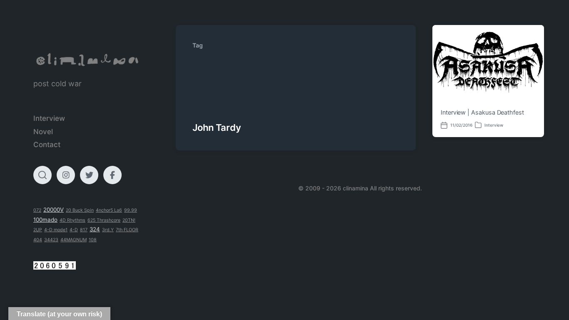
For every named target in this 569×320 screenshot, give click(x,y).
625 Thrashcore (103, 220)
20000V (53, 209)
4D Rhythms (72, 220)
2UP (37, 229)
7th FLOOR (127, 229)
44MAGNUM (73, 239)
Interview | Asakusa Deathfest (482, 112)
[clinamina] (87, 60)
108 (93, 239)
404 (37, 239)
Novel (43, 132)
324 (95, 229)
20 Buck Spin (80, 210)
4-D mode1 (55, 229)
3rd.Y (108, 229)
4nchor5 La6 (109, 210)
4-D (74, 229)
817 (83, 229)
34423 (51, 239)
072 (37, 210)
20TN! (128, 220)
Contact (46, 144)
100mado (45, 219)
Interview (49, 118)
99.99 (130, 210)
